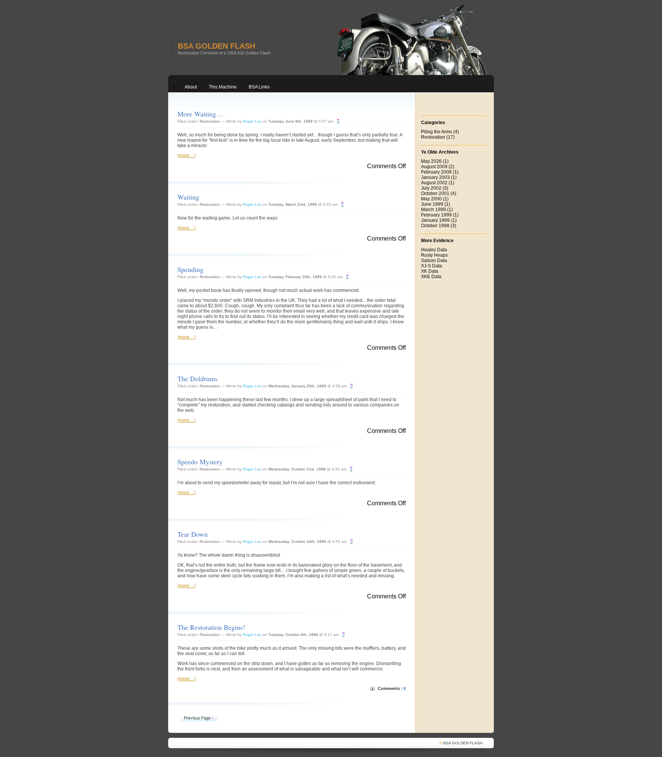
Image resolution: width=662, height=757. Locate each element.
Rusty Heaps (434, 255)
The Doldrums (197, 378)
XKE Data (431, 276)
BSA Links (259, 87)
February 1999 (436, 215)
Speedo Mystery (200, 461)
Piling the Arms (436, 131)
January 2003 (435, 177)
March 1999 (433, 209)
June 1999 (432, 204)
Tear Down (192, 534)
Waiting (188, 197)
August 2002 (434, 182)
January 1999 (435, 220)
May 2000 (431, 199)
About (191, 87)
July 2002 (431, 188)
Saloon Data (434, 260)
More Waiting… (200, 113)
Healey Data (434, 249)
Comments (392, 688)
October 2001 (435, 193)
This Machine (223, 87)
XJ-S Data (431, 266)
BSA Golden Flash (216, 46)
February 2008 (436, 172)
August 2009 (434, 166)
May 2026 (431, 161)
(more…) (186, 155)
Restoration (210, 121)
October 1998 (435, 225)
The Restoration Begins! (211, 627)
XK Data (429, 271)
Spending (190, 269)
